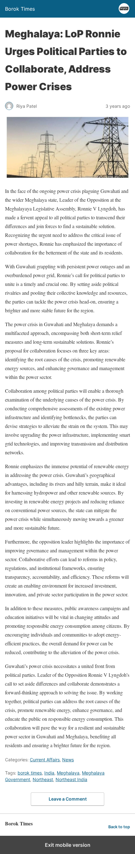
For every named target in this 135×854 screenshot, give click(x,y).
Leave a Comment (68, 799)
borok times (30, 772)
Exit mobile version (67, 845)
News (68, 759)
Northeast (43, 779)
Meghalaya (68, 772)
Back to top (119, 826)
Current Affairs (45, 759)
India (49, 772)
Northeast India (71, 779)
